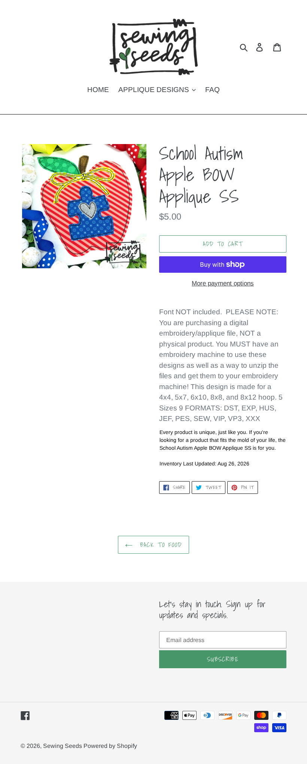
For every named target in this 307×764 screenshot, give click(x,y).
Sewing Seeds (63, 746)
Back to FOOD (159, 545)
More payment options (223, 283)
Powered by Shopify (110, 746)
